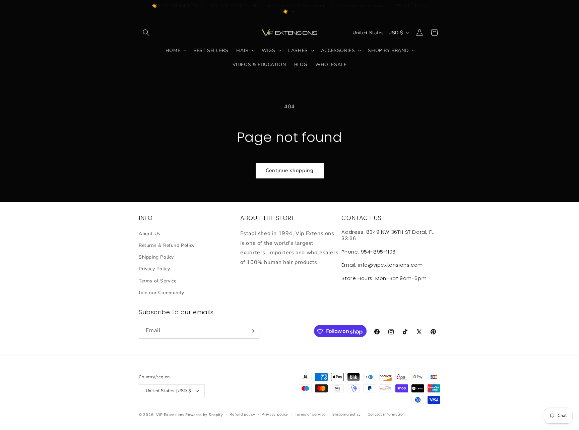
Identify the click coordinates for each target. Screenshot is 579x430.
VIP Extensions (170, 414)
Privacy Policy (154, 269)
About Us (149, 233)
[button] (146, 32)
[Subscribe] (251, 331)
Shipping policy (346, 414)
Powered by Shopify (204, 414)
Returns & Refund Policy (167, 245)
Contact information (386, 414)
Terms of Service (158, 280)
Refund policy (242, 414)
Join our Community (161, 292)
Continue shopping (290, 170)
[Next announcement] (438, 9)
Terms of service (310, 414)
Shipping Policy (156, 257)
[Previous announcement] (141, 9)
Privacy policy (275, 414)
